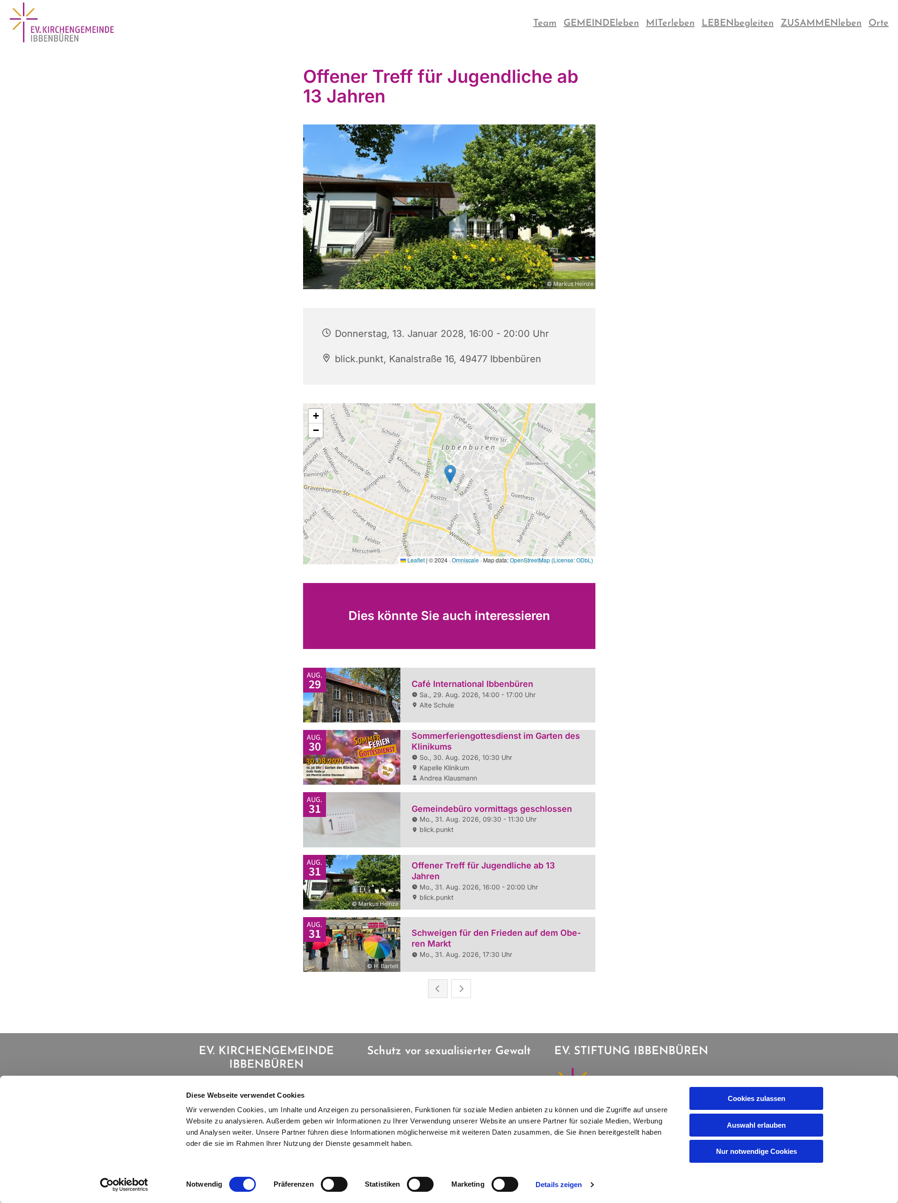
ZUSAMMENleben (821, 23)
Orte (879, 23)
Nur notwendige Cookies (756, 1151)
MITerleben (670, 23)
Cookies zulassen (756, 1098)
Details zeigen (559, 1184)
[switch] (334, 1184)
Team (545, 23)
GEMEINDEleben (601, 23)
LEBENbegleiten (738, 23)
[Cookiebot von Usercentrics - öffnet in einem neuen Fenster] (124, 1185)
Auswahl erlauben (756, 1125)
